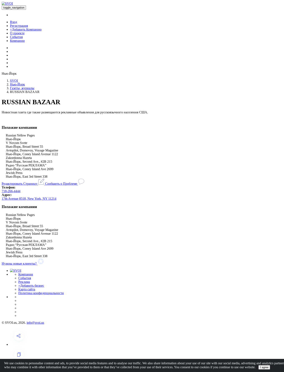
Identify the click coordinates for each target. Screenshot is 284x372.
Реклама (24, 282)
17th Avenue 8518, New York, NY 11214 (29, 198)
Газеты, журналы (22, 88)
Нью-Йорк (17, 84)
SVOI (14, 80)
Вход (13, 22)
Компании (17, 40)
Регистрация (19, 25)
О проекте (17, 33)
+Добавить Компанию (26, 29)
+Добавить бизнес (31, 285)
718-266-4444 (11, 191)
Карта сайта (26, 289)
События (16, 37)
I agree (264, 367)
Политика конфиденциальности (41, 293)
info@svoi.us (35, 322)
